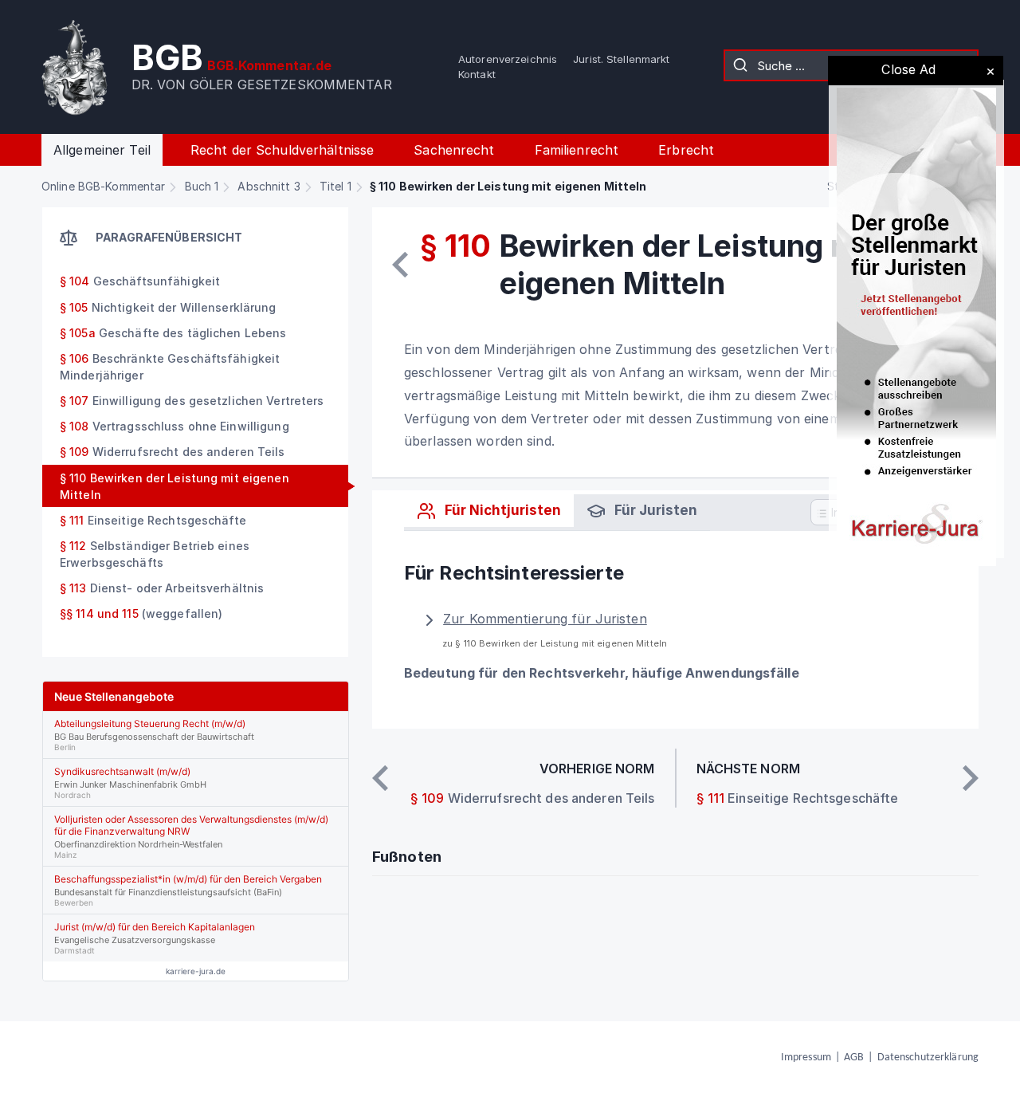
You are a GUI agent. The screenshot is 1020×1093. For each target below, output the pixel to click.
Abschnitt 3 (268, 186)
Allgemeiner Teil (102, 150)
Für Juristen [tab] (654, 510)
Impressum (806, 1058)
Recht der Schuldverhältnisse (282, 150)
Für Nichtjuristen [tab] (501, 510)
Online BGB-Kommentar (103, 186)
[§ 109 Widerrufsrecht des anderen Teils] (400, 264)
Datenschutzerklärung (928, 1058)
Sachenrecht (454, 150)
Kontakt (477, 74)
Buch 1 (202, 186)
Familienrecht (577, 150)
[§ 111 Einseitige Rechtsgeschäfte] (971, 778)
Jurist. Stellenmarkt (621, 59)
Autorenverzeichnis (507, 59)
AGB (854, 1058)
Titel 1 (335, 186)
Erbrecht (686, 150)
